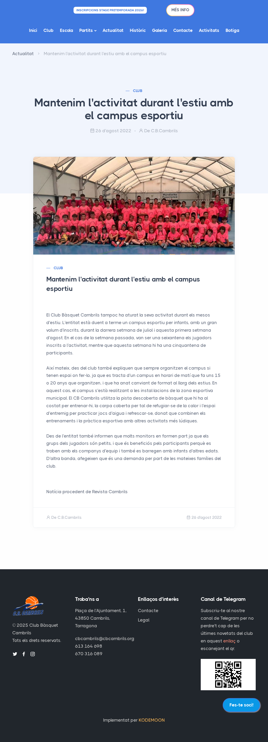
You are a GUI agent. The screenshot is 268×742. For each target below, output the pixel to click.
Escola (66, 30)
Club (48, 30)
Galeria (159, 30)
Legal (143, 620)
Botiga (232, 30)
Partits (86, 30)
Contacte (183, 30)
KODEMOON (152, 720)
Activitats (209, 30)
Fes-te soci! (241, 705)
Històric (138, 30)
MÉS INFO (180, 10)
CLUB (138, 91)
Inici (33, 30)
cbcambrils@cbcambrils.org (104, 638)
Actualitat (113, 30)
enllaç (229, 640)
